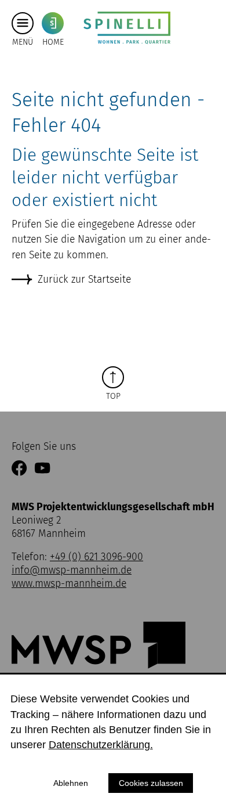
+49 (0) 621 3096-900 (96, 557)
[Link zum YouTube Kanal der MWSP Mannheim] (42, 469)
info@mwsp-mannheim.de (72, 570)
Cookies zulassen (151, 783)
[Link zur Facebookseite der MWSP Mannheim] (19, 469)
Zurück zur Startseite (84, 279)
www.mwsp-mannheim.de (69, 584)
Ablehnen (70, 783)
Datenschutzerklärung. (101, 745)
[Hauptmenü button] (22, 23)
